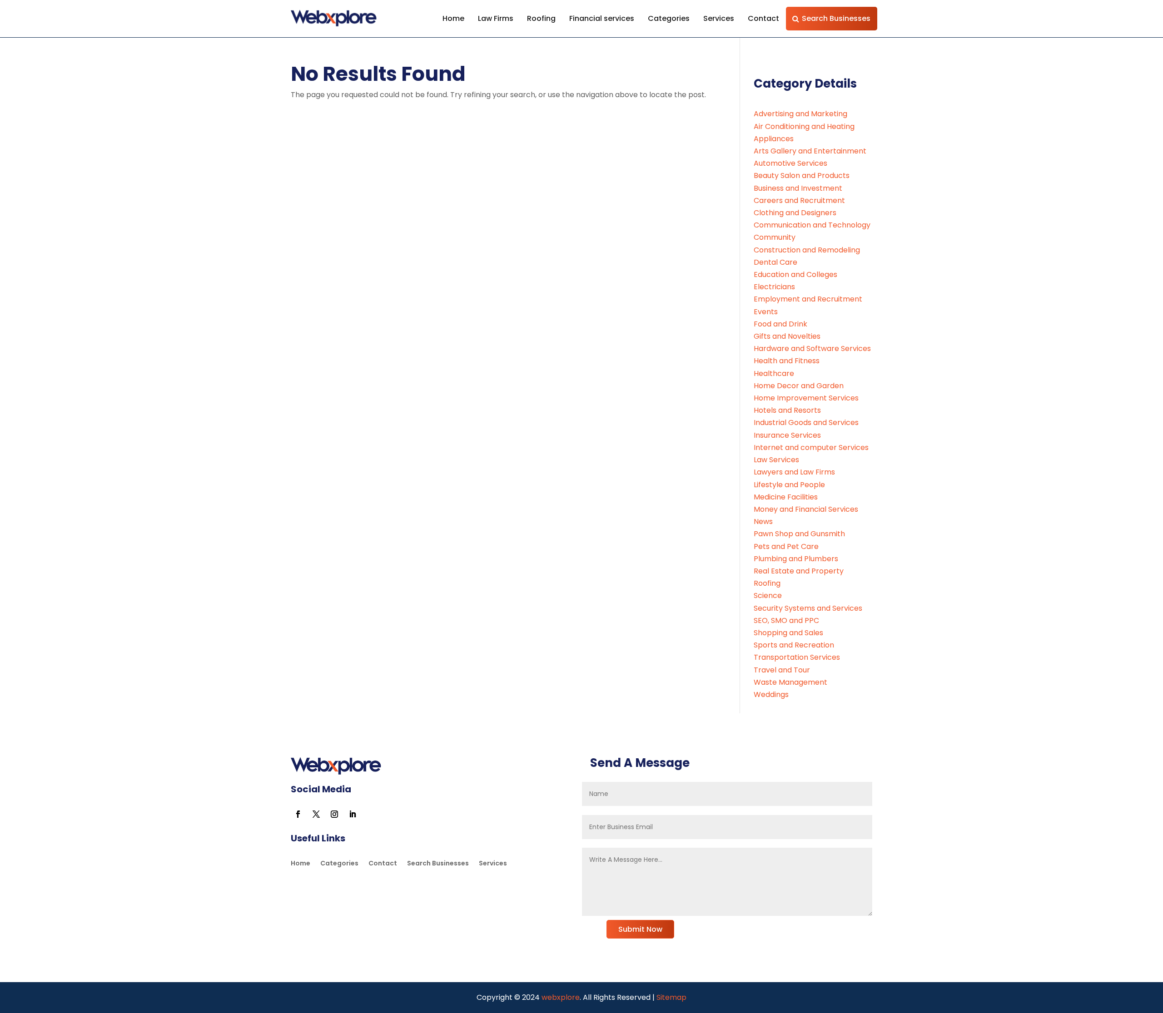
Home (453, 18)
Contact (763, 18)
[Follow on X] (316, 814)
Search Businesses (836, 18)
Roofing (541, 18)
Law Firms (495, 18)
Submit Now (640, 929)
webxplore (560, 997)
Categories (669, 18)
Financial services (601, 18)
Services (718, 18)
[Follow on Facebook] (298, 814)
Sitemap (671, 997)
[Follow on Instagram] (334, 814)
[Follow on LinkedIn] (352, 814)
